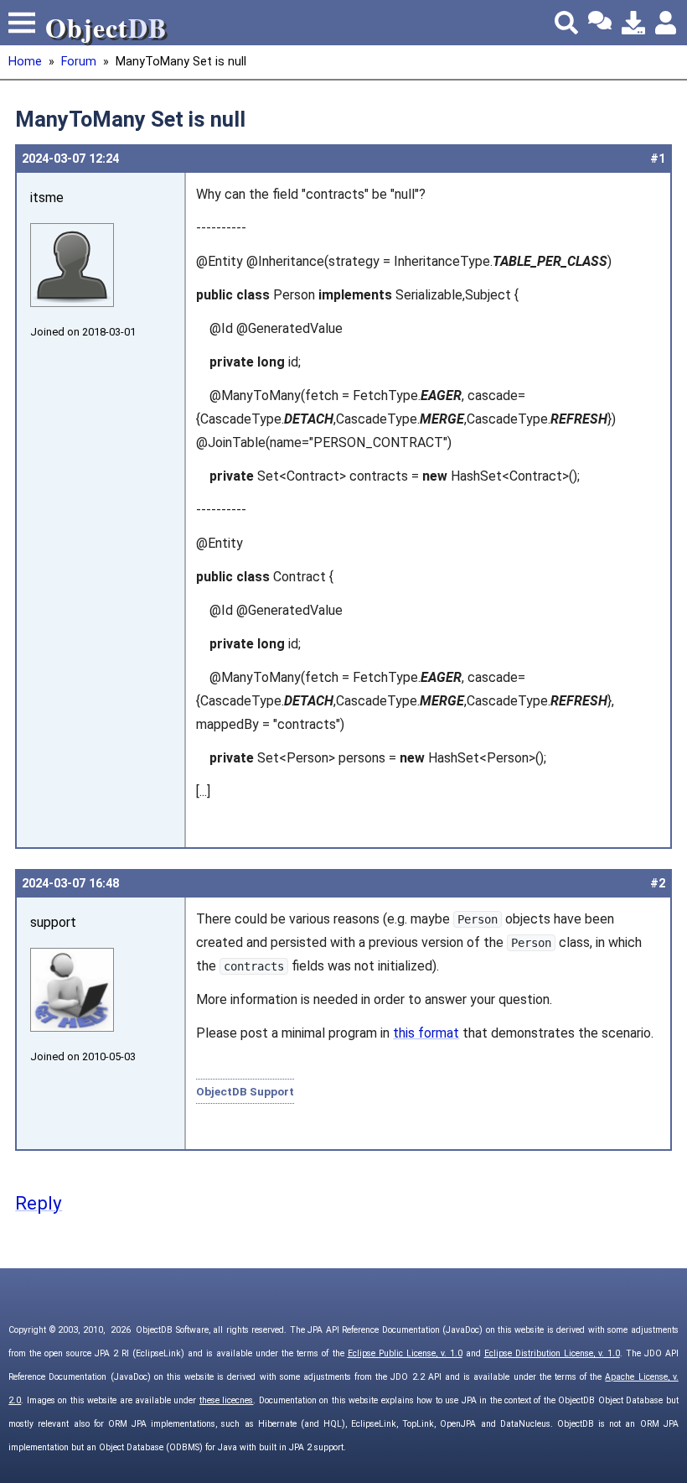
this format (426, 1033)
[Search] (566, 22)
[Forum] (600, 22)
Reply (38, 1203)
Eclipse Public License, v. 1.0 (405, 1353)
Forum (78, 62)
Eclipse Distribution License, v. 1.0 (552, 1353)
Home (25, 62)
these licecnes (226, 1400)
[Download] (633, 22)
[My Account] (667, 22)
